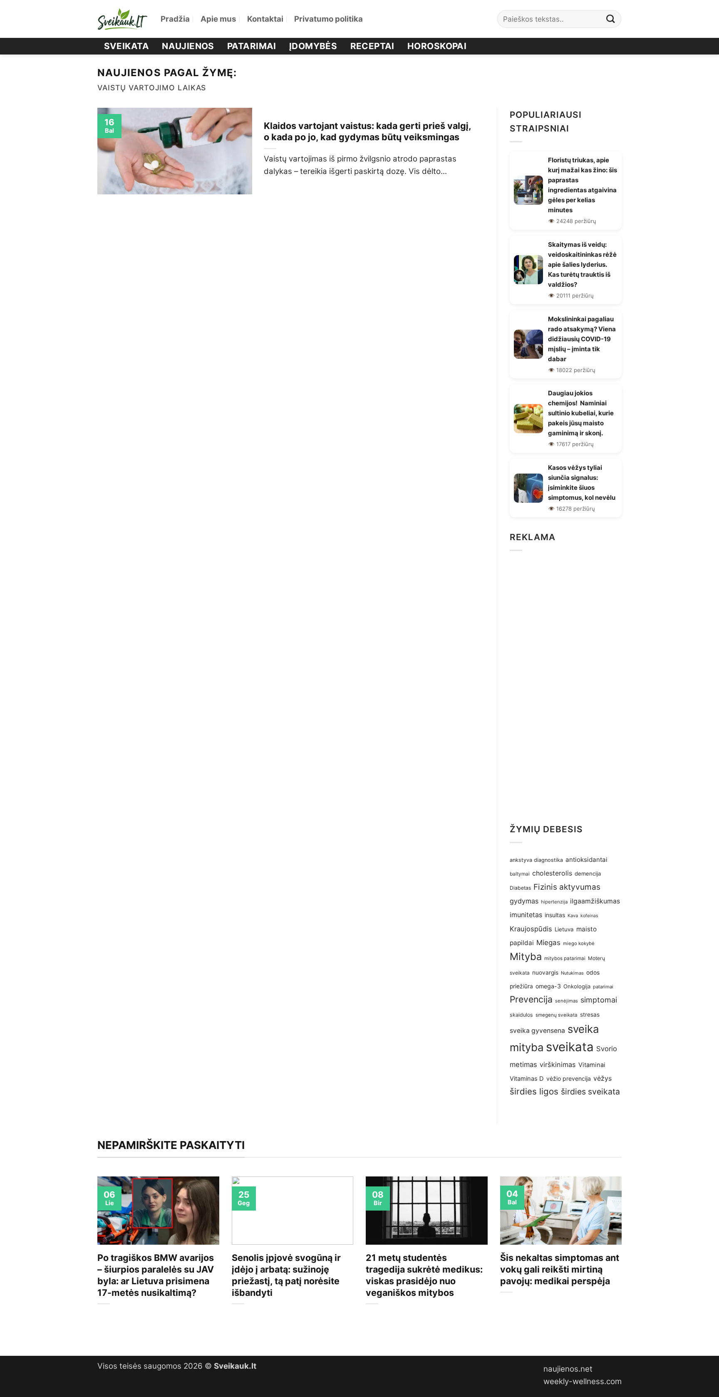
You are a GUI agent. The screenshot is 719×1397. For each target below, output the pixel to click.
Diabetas (520, 888)
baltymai (520, 874)
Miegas (548, 942)
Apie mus (218, 19)
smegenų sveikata (557, 1015)
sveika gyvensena (537, 1031)
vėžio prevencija (568, 1078)
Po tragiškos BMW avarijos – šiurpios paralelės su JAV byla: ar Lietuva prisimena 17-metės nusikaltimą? (155, 1275)
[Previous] (95, 1259)
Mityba (526, 956)
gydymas (524, 901)
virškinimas (558, 1064)
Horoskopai (436, 46)
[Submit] (611, 19)
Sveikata (126, 46)
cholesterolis (552, 873)
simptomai (598, 999)
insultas (555, 914)
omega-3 (548, 986)
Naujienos (188, 46)
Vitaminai (591, 1065)
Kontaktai (265, 19)
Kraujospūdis (531, 929)
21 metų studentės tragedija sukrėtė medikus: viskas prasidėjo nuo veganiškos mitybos (424, 1275)
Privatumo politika (328, 19)
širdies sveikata (590, 1092)
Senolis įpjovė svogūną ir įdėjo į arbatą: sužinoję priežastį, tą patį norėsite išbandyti (286, 1275)
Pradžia (175, 19)
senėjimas (566, 1001)
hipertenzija (554, 902)
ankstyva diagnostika (536, 860)
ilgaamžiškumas (595, 901)
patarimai (603, 987)
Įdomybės (313, 46)
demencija (588, 873)
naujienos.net (568, 1369)
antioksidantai (586, 860)
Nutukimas (572, 973)
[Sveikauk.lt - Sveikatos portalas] (122, 19)
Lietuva (564, 929)
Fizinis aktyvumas (566, 887)
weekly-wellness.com (582, 1381)
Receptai (372, 46)
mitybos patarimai (564, 958)
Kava (573, 915)
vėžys (602, 1078)
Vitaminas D (527, 1078)
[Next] (623, 1259)
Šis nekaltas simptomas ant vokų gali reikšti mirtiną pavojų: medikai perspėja (559, 1269)
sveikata (570, 1047)
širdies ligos (534, 1091)
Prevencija (531, 999)
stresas (590, 1014)
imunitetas (526, 915)
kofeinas (589, 915)
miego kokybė (579, 943)
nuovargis (545, 972)
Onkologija (576, 986)
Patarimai (251, 46)
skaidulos (521, 1015)
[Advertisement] (566, 684)
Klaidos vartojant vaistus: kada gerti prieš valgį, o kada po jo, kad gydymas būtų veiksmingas (367, 131)
